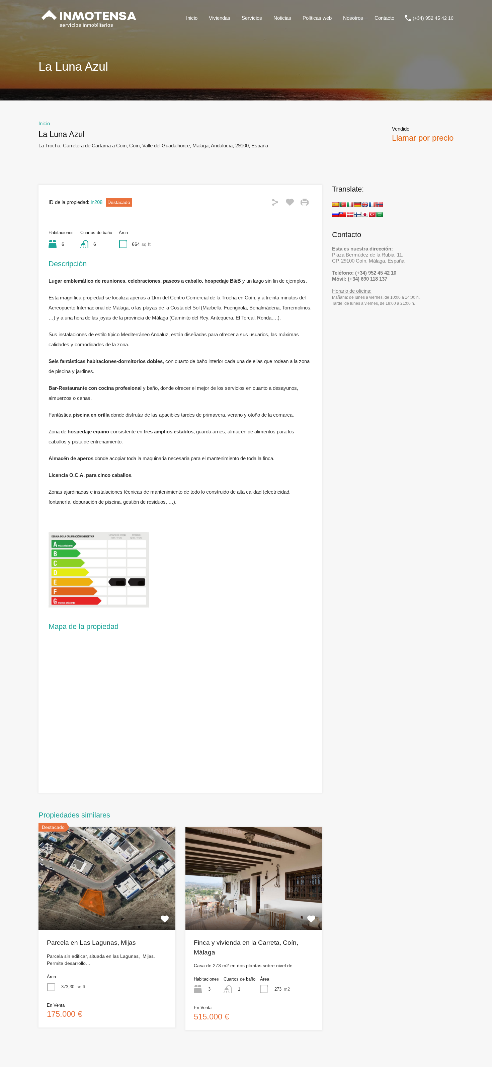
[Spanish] (335, 204)
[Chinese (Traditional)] (342, 214)
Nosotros (353, 18)
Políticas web (317, 18)
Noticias (282, 18)
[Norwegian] (379, 204)
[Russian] (335, 214)
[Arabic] (379, 214)
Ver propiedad (107, 909)
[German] (357, 204)
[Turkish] (372, 214)
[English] (364, 204)
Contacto (384, 18)
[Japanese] (364, 214)
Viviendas (219, 18)
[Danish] (350, 214)
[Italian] (350, 204)
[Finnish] (357, 214)
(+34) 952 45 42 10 (433, 18)
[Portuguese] (342, 204)
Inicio (191, 18)
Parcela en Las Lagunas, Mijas (91, 942)
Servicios (252, 18)
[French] (372, 204)
